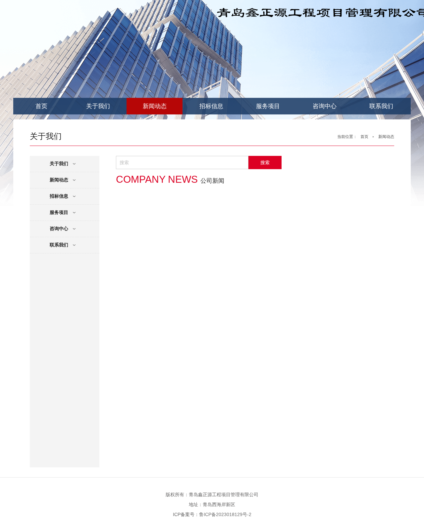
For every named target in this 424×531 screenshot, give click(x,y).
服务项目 (268, 106)
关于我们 (98, 106)
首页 (41, 106)
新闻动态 (155, 106)
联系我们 (381, 106)
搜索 (265, 162)
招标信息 (211, 106)
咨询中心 (325, 106)
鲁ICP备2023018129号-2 (225, 514)
